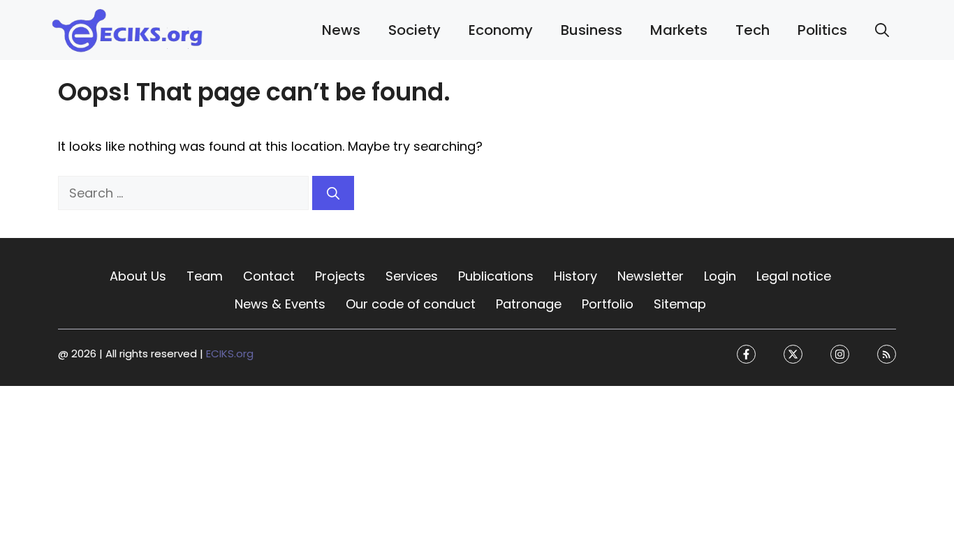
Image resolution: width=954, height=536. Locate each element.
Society (414, 30)
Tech (752, 30)
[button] (882, 30)
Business (591, 30)
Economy (501, 30)
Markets (678, 30)
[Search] (333, 193)
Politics (822, 30)
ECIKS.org (230, 354)
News (341, 30)
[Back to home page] (128, 29)
